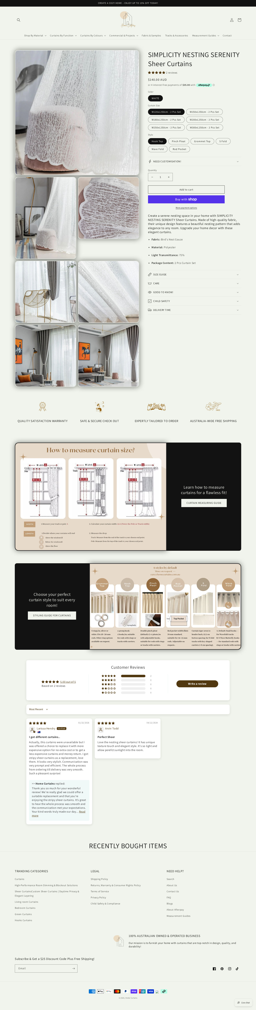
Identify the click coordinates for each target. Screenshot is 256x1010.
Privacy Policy (98, 897)
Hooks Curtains (23, 920)
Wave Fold (158, 149)
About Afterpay (175, 909)
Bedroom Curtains (25, 907)
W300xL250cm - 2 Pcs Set (204, 127)
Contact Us (173, 891)
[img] (37, 723)
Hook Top (157, 141)
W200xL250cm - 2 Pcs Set (204, 119)
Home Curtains (131, 998)
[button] (18, 20)
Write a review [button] (197, 684)
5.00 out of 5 (68, 682)
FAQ (169, 897)
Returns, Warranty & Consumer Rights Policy (116, 885)
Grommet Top (202, 141)
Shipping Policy (99, 879)
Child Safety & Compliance (105, 903)
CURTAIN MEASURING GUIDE (204, 502)
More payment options (186, 207)
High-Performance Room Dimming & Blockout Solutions (46, 885)
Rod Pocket (179, 149)
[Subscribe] (73, 968)
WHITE (155, 98)
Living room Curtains (26, 901)
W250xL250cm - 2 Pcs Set (166, 127)
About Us (172, 885)
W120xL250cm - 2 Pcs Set (166, 111)
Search (170, 879)
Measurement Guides (179, 915)
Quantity (152, 170)
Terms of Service (100, 891)
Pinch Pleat (178, 141)
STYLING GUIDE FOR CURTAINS (52, 615)
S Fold (223, 141)
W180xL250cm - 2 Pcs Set (166, 119)
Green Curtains (23, 914)
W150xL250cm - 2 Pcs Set (204, 111)
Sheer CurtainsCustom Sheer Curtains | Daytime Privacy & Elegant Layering (47, 893)
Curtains (19, 879)
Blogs (170, 903)
